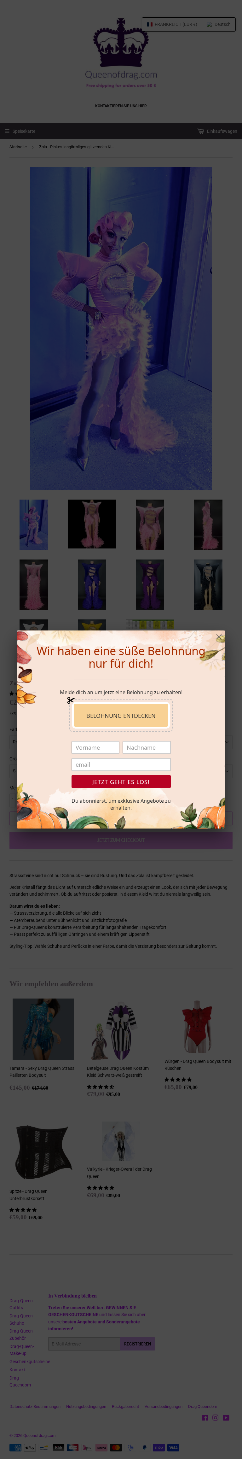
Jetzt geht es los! (121, 782)
